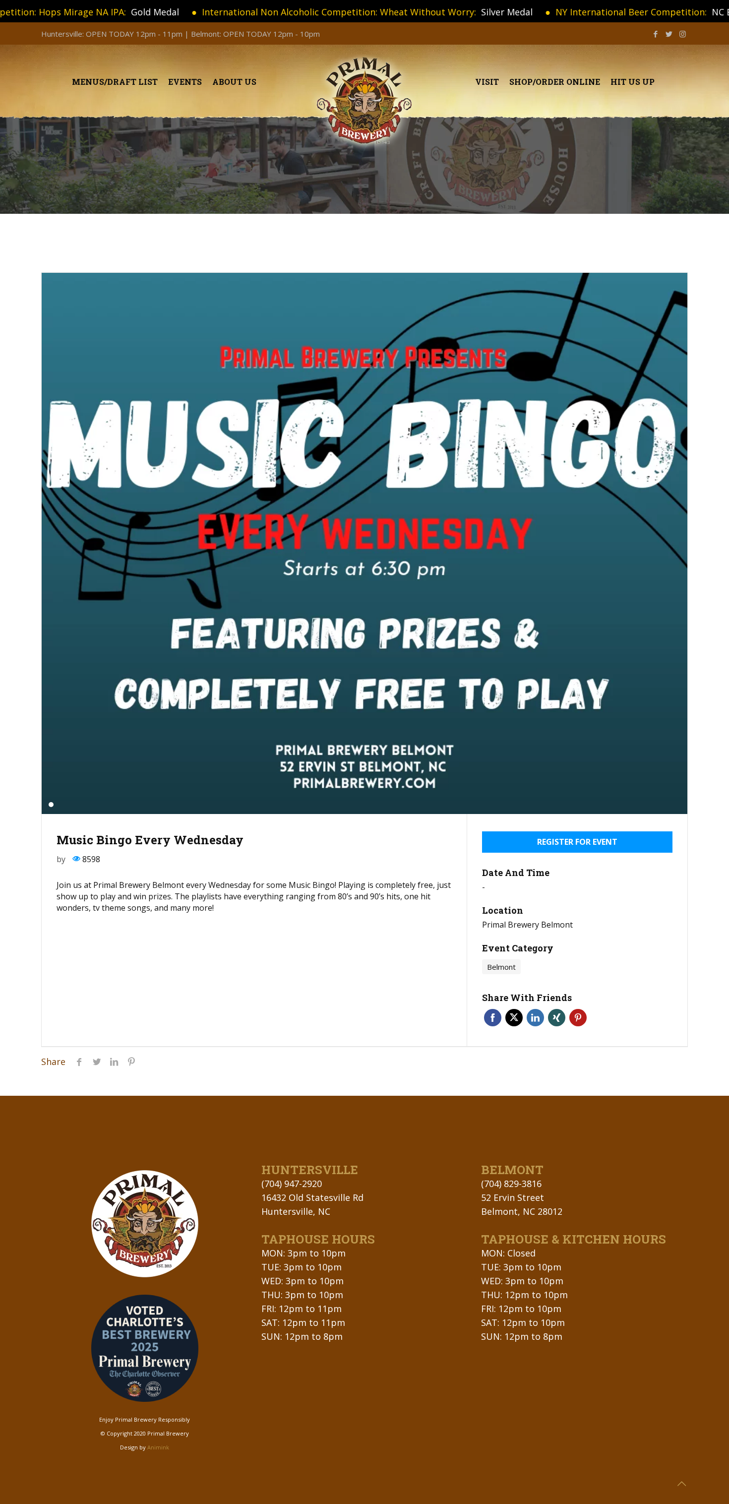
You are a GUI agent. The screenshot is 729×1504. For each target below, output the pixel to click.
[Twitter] (669, 34)
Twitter (514, 1017)
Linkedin (535, 1017)
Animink (158, 1447)
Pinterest (578, 1017)
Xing (556, 1017)
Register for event (577, 841)
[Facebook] (656, 34)
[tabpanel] (364, 543)
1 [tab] (51, 804)
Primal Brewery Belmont (527, 924)
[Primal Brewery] (364, 102)
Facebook (492, 1017)
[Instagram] (682, 34)
